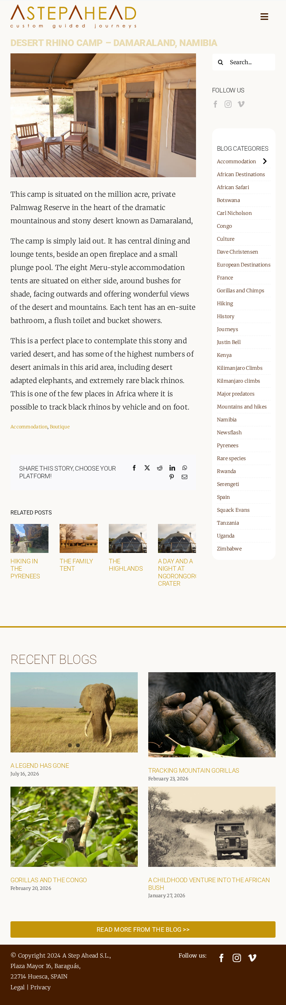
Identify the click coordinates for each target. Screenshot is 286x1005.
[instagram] (237, 958)
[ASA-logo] (73, 7)
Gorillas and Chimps (241, 290)
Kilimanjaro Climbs (240, 368)
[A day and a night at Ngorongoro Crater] (177, 528)
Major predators (236, 394)
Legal (17, 987)
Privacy (40, 987)
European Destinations (244, 265)
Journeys (227, 329)
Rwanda (226, 471)
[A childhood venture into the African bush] (212, 827)
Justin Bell (229, 342)
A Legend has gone (39, 765)
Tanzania (228, 523)
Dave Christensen (237, 252)
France (225, 278)
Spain (223, 497)
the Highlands (126, 564)
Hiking (225, 303)
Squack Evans (233, 510)
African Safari (233, 187)
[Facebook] (215, 104)
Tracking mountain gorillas (193, 770)
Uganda (226, 536)
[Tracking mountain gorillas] (212, 714)
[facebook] (221, 958)
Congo (224, 226)
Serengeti (228, 484)
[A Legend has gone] (74, 712)
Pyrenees (228, 445)
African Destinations (241, 174)
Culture (226, 239)
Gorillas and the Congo (48, 880)
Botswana (228, 200)
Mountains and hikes (242, 407)
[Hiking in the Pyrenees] (29, 528)
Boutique (60, 427)
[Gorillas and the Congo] (74, 827)
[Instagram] (228, 104)
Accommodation (28, 427)
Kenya (224, 355)
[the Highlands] (128, 528)
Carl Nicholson (234, 213)
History (226, 316)
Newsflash (229, 432)
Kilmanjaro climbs (239, 381)
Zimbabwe (229, 549)
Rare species (231, 458)
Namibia (227, 420)
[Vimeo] (241, 104)
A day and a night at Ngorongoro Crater (178, 572)
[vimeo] (252, 958)
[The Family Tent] (79, 528)
